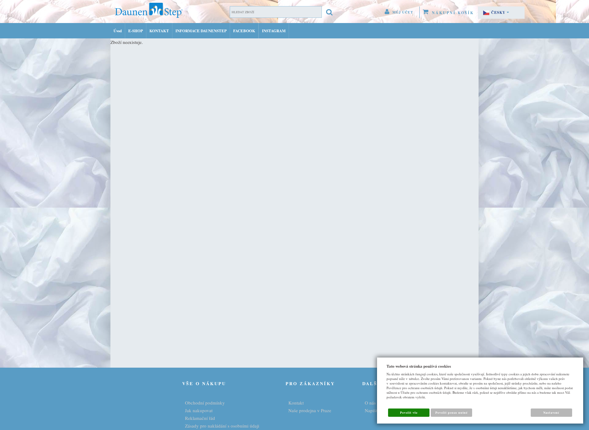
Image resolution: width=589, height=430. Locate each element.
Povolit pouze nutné (451, 412)
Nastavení (551, 412)
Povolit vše (409, 412)
